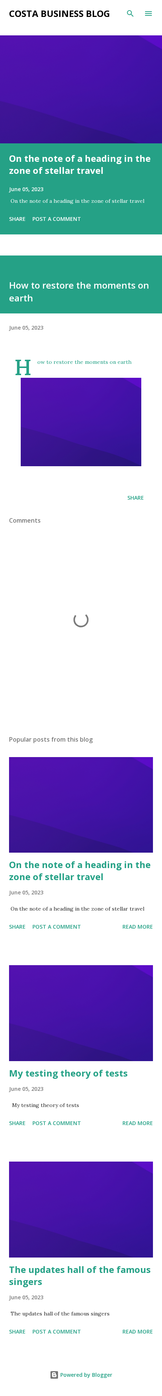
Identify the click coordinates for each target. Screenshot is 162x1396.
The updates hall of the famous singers (80, 1275)
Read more (137, 926)
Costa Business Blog (59, 13)
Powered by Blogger (85, 1374)
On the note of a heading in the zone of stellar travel (80, 164)
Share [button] (17, 218)
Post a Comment (56, 218)
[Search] (130, 13)
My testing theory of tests (68, 1073)
